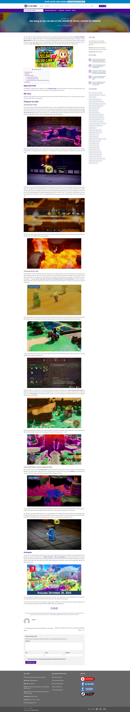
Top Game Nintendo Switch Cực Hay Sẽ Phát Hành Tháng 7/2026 (98, 83)
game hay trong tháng (93, 110)
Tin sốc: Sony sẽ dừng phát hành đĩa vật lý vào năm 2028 (98, 78)
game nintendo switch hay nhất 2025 (96, 114)
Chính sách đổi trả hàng (57, 680)
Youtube (67, 10)
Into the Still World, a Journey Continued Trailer (37, 80)
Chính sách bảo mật (57, 686)
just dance (91, 123)
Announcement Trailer (32, 77)
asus (90, 92)
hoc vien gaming (58, 613)
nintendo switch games (93, 136)
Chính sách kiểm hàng (57, 690)
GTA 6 (102, 119)
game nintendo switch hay (94, 112)
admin (70, 25)
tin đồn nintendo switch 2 (94, 145)
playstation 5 (100, 138)
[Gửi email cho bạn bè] (57, 608)
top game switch (92, 158)
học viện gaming (52, 613)
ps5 (105, 138)
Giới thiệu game (65, 18)
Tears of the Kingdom (60, 557)
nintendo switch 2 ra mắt (94, 134)
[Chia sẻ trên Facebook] (52, 608)
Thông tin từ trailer (29, 75)
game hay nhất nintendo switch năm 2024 (97, 103)
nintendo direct (92, 125)
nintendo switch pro (93, 138)
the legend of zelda (72, 613)
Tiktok (73, 10)
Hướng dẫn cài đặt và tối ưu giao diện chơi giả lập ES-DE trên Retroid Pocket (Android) (99, 72)
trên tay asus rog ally (101, 158)
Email (46, 652)
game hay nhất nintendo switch (95, 99)
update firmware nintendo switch (95, 160)
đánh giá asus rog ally (93, 163)
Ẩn (40, 69)
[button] (102, 6)
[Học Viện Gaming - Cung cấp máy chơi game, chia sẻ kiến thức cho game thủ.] (30, 6)
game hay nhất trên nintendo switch (96, 105)
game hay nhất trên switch (94, 108)
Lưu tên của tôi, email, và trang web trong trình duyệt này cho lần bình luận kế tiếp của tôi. (46, 659)
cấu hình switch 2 (92, 97)
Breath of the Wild (48, 557)
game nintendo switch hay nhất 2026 (96, 116)
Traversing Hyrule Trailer (32, 78)
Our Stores (29, 708)
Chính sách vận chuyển (57, 683)
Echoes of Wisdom (80, 37)
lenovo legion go (97, 123)
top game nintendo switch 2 (94, 149)
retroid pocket (91, 141)
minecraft (104, 123)
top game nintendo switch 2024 (95, 152)
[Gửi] (92, 6)
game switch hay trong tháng (94, 119)
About (25, 708)
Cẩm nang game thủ (50, 10)
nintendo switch (65, 613)
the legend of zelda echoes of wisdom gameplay (47, 614)
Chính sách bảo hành (57, 677)
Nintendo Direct (27, 40)
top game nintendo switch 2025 (95, 154)
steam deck (98, 141)
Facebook (61, 10)
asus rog (94, 92)
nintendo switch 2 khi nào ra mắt (95, 132)
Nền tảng (26, 73)
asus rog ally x (102, 95)
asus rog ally (99, 92)
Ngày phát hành (28, 72)
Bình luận (27, 641)
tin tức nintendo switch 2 (94, 143)
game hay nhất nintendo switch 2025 (96, 101)
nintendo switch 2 (92, 127)
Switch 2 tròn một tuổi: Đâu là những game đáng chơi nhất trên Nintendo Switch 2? (99, 61)
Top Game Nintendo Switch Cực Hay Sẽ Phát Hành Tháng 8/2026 (98, 66)
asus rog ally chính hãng (93, 95)
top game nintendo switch (94, 147)
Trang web (67, 652)
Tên (26, 652)
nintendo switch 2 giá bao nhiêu (95, 130)
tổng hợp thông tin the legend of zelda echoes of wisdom (67, 614)
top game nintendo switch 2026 (95, 156)
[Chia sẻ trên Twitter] (54, 608)
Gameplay (27, 82)
